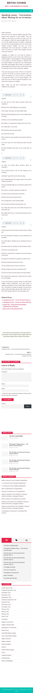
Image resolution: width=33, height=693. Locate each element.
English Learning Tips (7, 622)
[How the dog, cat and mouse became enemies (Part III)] (5, 471)
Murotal (4, 647)
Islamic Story (5, 630)
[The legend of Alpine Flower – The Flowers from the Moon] (5, 447)
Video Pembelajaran (7, 661)
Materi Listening (6, 641)
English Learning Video (8, 624)
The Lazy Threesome (10, 570)
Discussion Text (6, 595)
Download (4, 619)
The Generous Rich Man (10, 578)
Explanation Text (6, 597)
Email (3, 388)
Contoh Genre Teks (7, 588)
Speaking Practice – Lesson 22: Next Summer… (17, 300)
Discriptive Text (6, 592)
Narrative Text (6, 602)
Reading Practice (6, 655)
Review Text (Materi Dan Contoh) (16, 499)
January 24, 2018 (7, 21)
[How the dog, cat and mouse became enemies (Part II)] (5, 463)
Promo (3, 652)
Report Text (5, 611)
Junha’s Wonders (8, 575)
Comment (4, 371)
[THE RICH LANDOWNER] (5, 439)
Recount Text (5, 609)
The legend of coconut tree (11, 572)
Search (3, 403)
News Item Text (6, 604)
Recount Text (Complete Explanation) (16, 480)
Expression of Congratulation (14, 488)
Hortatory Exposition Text (9, 599)
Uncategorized (6, 658)
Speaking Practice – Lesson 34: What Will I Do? (17, 302)
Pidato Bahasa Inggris (8, 649)
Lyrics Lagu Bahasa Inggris (9, 636)
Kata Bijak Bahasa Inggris (9, 633)
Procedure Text (6, 607)
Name (3, 384)
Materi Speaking (6, 644)
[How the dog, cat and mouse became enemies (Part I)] (5, 455)
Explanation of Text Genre (9, 627)
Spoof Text (5, 616)
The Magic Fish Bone (9, 567)
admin (14, 21)
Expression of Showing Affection (13, 309)
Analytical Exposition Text (9, 590)
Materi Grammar (6, 638)
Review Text (5, 614)
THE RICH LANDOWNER (16, 436)
